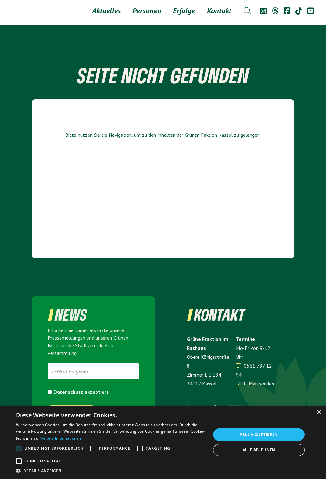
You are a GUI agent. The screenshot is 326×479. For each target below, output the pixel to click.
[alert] (163, 442)
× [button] (318, 412)
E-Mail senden (255, 383)
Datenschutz (68, 392)
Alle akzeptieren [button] (259, 434)
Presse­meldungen (66, 338)
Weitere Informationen (60, 438)
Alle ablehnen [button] (259, 450)
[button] (110, 471)
